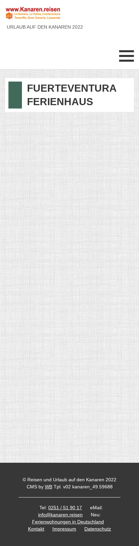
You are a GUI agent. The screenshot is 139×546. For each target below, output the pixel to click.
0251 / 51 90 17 (65, 507)
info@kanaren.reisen (60, 514)
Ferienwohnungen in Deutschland (68, 521)
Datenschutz (97, 529)
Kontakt (36, 529)
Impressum (64, 529)
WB (48, 486)
